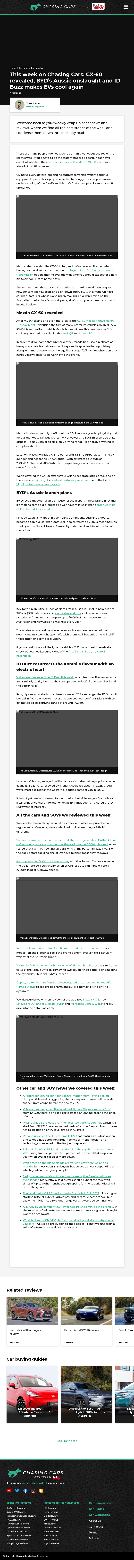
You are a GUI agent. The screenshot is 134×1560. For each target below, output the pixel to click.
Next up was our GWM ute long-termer (42, 861)
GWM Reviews (51, 1520)
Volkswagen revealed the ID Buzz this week (45, 677)
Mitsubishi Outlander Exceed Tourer (40, 1003)
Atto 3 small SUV (79, 651)
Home (13, 68)
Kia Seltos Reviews (16, 1508)
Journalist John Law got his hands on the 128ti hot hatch (53, 965)
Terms (93, 1532)
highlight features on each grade (38, 484)
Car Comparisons (101, 1503)
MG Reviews (50, 1508)
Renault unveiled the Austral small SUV (49, 1136)
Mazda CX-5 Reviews (17, 1531)
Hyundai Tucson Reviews (19, 1535)
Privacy (94, 1538)
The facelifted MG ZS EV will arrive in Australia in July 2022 (61, 1193)
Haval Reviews (51, 1512)
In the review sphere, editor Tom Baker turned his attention (56, 948)
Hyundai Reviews (52, 1527)
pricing (40, 480)
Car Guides (96, 1509)
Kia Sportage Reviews (17, 1543)
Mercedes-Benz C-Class (86, 1003)
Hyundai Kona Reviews (18, 1524)
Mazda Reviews (51, 1539)
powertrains (83, 480)
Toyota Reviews (51, 1543)
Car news (23, 68)
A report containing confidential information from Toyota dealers (66, 1095)
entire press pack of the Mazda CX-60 (71, 162)
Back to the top (67, 1440)
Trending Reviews (19, 1502)
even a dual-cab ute (68, 613)
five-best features (62, 480)
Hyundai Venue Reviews (18, 1527)
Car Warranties (99, 1514)
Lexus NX (85, 333)
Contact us (96, 1526)
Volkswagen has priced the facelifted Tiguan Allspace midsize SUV (66, 1109)
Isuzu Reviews (51, 1535)
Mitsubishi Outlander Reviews (21, 1516)
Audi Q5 (67, 333)
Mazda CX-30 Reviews (17, 1539)
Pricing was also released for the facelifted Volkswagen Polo (63, 1122)
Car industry (37, 68)
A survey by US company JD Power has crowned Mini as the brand (67, 1206)
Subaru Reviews (51, 1531)
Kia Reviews (50, 1524)
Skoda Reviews (51, 1516)
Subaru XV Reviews (16, 1512)
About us (95, 1520)
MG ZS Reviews (14, 1520)
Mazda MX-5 (91, 999)
